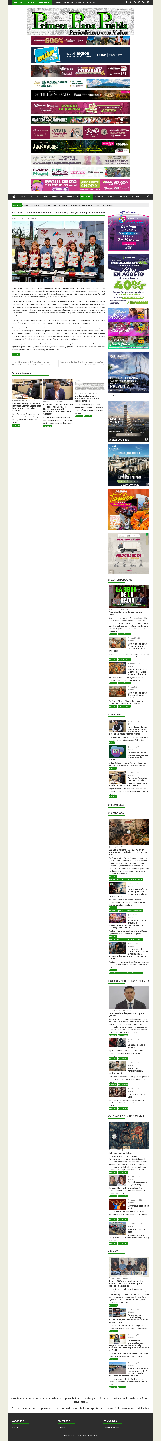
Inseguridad (113, 1305)
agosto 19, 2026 (134, 1089)
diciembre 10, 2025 (135, 1224)
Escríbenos (62, 1427)
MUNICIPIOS (86, 197)
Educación (112, 768)
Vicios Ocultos (122, 1172)
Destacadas (78, 416)
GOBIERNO (23, 197)
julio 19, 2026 (114, 609)
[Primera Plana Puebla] (14, 196)
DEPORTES (112, 197)
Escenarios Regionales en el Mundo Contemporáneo (125, 879)
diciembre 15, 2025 (135, 1200)
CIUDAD (45, 197)
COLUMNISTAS (72, 197)
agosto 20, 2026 (134, 1063)
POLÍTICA (34, 197)
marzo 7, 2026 (134, 687)
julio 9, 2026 (133, 915)
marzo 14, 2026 (134, 664)
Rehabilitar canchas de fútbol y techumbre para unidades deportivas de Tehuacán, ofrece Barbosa (31, 363)
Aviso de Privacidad (111, 1427)
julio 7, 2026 (133, 943)
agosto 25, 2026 (19, 400)
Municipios (15, 354)
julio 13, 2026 (114, 847)
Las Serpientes (123, 1035)
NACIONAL (124, 197)
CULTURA (135, 197)
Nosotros (15, 1427)
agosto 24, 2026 (115, 1010)
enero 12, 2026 (115, 1150)
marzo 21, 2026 (134, 638)
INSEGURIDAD (57, 197)
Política (111, 743)
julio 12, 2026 (133, 884)
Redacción (32, 218)
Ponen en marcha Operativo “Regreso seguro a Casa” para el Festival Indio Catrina (82, 363)
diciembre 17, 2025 (135, 1176)
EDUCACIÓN (99, 197)
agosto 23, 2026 (134, 1039)
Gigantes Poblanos (124, 634)
